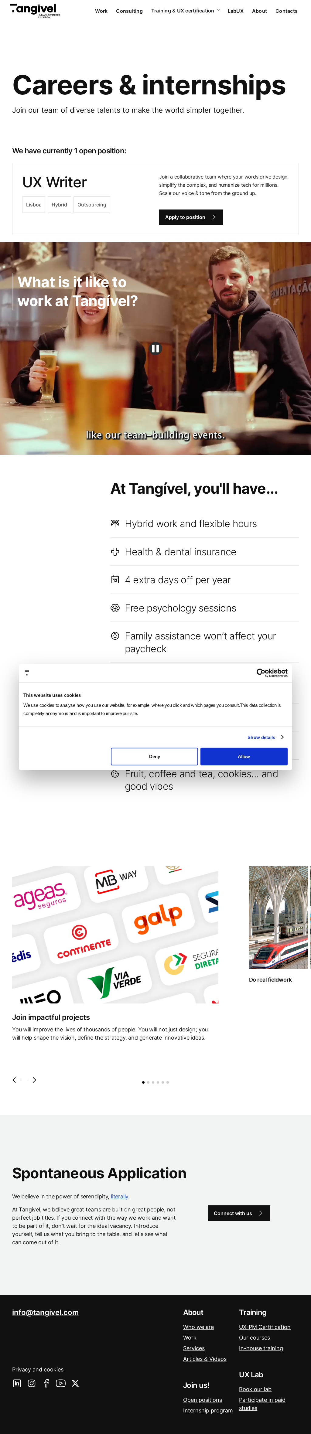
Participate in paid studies (262, 1404)
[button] (17, 1080)
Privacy (37, 1369)
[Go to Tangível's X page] (75, 1383)
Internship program (208, 1410)
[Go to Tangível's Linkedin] (17, 1383)
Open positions (202, 1400)
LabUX (236, 11)
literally (119, 1196)
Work (101, 11)
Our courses (254, 1337)
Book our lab (255, 1389)
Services (194, 1348)
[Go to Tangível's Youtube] (61, 1383)
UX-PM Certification (265, 1327)
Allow (244, 756)
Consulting (129, 11)
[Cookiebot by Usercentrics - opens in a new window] (261, 672)
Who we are (198, 1327)
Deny (154, 756)
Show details (261, 737)
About (259, 11)
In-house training (261, 1348)
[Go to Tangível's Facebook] (46, 1383)
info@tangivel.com (45, 1312)
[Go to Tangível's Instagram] (31, 1383)
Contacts (286, 11)
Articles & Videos (205, 1359)
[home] (35, 11)
